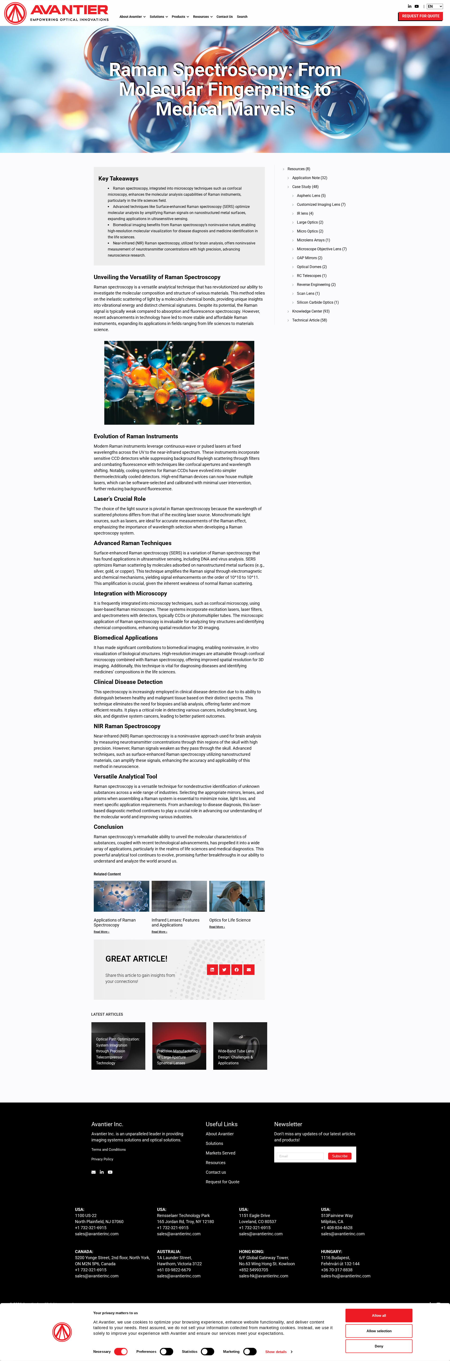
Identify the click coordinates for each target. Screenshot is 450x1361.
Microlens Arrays (311, 240)
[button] (212, 969)
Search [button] (242, 16)
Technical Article (305, 320)
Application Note (306, 178)
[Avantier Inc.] (56, 13)
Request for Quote (223, 1181)
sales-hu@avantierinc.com (346, 1275)
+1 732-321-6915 (90, 1227)
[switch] (166, 1351)
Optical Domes (309, 267)
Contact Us (225, 16)
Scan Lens (305, 293)
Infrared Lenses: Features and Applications (175, 922)
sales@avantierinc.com (97, 1233)
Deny (379, 1346)
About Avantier (131, 16)
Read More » (101, 931)
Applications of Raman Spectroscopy (115, 922)
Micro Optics (307, 231)
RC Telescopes (309, 275)
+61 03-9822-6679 (174, 1269)
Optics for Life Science (230, 920)
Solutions (157, 16)
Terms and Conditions (108, 1149)
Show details (276, 1352)
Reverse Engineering (313, 284)
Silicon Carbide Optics (315, 302)
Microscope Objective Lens (319, 249)
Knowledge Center (307, 311)
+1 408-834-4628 (336, 1227)
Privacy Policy (102, 1159)
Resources (201, 16)
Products (178, 16)
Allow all (379, 1315)
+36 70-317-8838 (336, 1269)
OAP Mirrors (307, 258)
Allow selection (379, 1331)
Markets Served (220, 1153)
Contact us (216, 1172)
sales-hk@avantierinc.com (263, 1275)
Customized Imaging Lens (318, 204)
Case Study (301, 186)
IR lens (302, 213)
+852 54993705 (253, 1269)
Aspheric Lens (308, 195)
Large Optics (307, 222)
